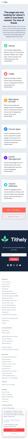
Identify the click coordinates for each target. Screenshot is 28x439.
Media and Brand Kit (7, 396)
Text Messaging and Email (9, 300)
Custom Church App (7, 303)
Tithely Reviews (6, 359)
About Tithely (5, 392)
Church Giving (6, 282)
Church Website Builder (8, 305)
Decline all (14, 433)
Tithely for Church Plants (9, 364)
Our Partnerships (6, 366)
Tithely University (7, 338)
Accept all (14, 430)
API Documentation (7, 341)
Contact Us (5, 401)
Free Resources (6, 368)
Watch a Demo (6, 332)
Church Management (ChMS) (10, 296)
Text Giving (5, 289)
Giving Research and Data (9, 371)
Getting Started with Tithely (10, 336)
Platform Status (6, 343)
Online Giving (5, 284)
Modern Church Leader (8, 384)
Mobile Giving (6, 286)
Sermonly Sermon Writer (9, 310)
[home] (10, 2)
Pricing (4, 323)
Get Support (5, 330)
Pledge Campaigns (7, 291)
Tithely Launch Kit (7, 373)
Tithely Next (5, 399)
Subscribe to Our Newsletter (10, 378)
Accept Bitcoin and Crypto (9, 314)
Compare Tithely (6, 361)
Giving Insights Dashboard (9, 293)
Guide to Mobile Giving (8, 375)
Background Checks (7, 298)
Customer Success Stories (9, 357)
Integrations (5, 320)
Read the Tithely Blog (8, 408)
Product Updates (7, 347)
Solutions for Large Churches (10, 318)
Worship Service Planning (9, 307)
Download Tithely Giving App (10, 349)
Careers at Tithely (7, 394)
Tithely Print (5, 312)
